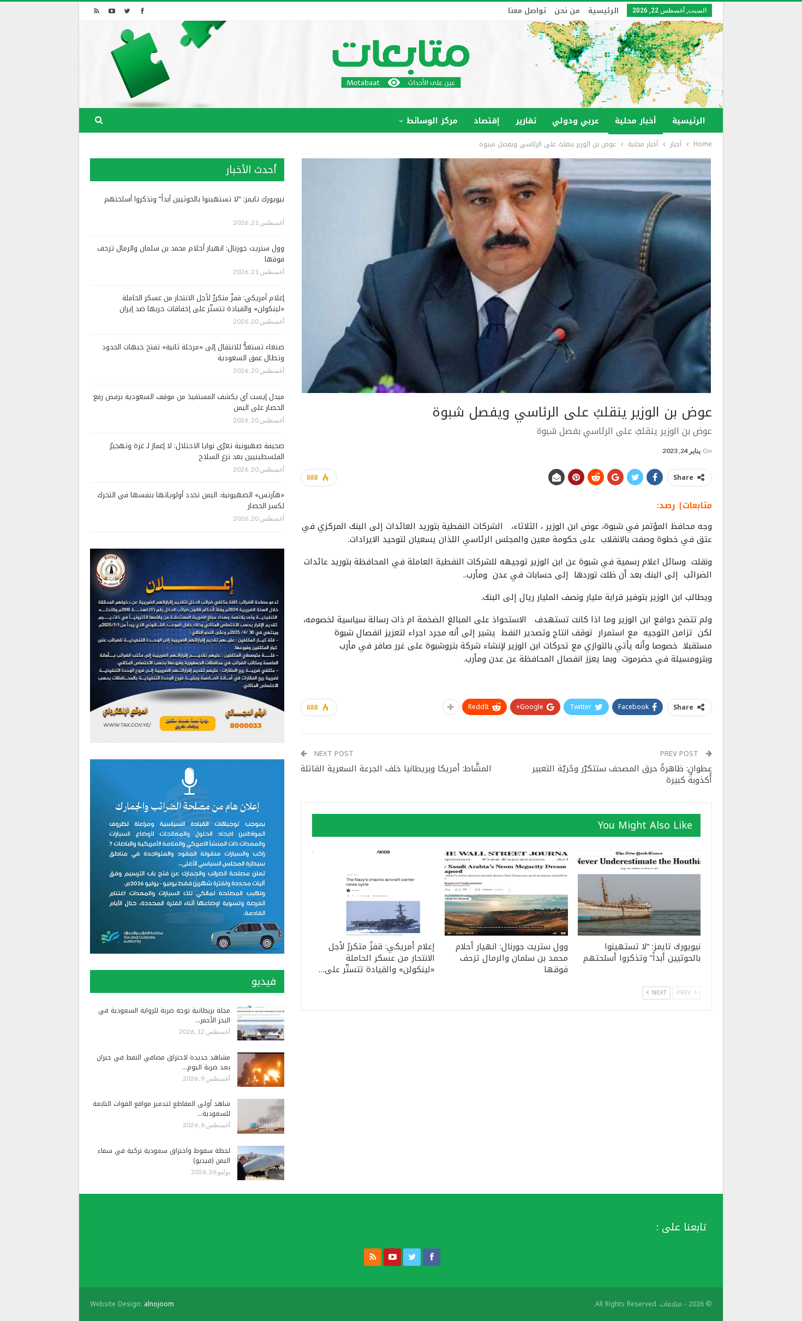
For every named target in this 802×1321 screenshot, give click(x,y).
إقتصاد (487, 121)
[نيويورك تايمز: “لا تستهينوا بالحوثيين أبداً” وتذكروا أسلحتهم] (639, 892)
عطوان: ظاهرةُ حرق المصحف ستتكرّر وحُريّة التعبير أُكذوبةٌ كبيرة (622, 774)
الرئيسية (603, 10)
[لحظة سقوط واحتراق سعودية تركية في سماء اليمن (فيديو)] (260, 1163)
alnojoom (159, 1304)
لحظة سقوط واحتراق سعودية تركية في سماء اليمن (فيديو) (164, 1156)
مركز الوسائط (432, 121)
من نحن (567, 10)
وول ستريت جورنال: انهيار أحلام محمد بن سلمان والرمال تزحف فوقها (190, 253)
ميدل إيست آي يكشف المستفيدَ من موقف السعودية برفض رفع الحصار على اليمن (188, 402)
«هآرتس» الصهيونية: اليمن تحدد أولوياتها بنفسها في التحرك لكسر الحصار (190, 500)
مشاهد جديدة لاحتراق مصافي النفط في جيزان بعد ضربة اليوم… (163, 1062)
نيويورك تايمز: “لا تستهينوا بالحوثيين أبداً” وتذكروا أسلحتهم (194, 199)
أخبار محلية (635, 121)
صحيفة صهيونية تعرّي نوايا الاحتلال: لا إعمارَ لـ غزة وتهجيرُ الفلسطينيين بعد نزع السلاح (197, 451)
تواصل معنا (527, 10)
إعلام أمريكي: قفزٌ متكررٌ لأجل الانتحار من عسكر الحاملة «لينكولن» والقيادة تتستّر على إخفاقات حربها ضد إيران (201, 303)
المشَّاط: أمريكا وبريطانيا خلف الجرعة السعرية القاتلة (397, 768)
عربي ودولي (575, 121)
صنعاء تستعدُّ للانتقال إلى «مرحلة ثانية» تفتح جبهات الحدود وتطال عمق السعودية (193, 352)
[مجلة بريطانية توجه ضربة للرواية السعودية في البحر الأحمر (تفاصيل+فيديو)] (260, 1022)
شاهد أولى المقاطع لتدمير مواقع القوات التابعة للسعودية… (161, 1109)
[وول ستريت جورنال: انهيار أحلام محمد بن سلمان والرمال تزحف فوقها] (506, 892)
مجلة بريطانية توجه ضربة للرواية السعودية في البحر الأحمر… (164, 1015)
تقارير (526, 121)
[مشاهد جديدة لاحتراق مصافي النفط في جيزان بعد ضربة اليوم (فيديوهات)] (260, 1069)
